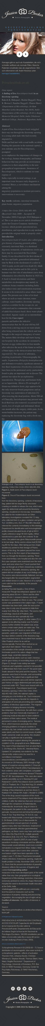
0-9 (39, 30)
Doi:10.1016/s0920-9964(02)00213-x (14, 944)
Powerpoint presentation (12, 917)
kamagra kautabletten (11, 73)
